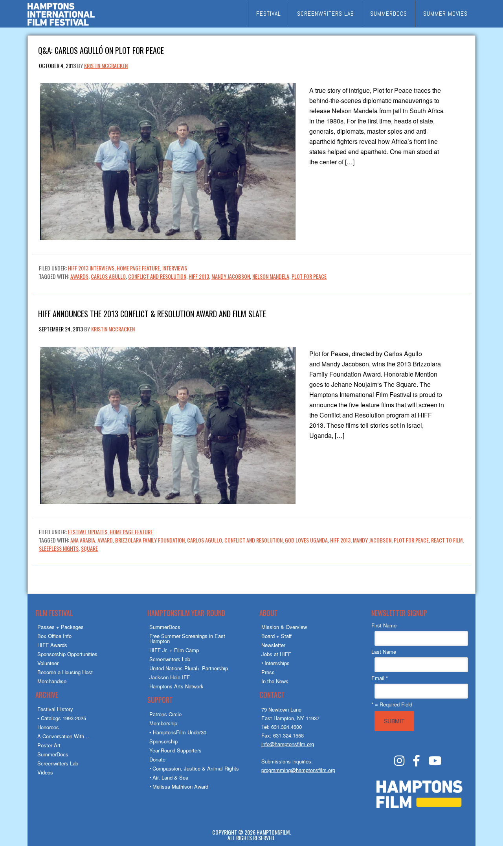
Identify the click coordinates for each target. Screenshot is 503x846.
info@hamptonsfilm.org (287, 744)
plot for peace (309, 276)
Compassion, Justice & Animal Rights (195, 768)
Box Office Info (54, 636)
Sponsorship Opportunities (67, 654)
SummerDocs (52, 754)
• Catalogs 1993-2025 (61, 718)
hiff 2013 (199, 276)
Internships (277, 663)
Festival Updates (87, 532)
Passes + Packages (60, 627)
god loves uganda (306, 540)
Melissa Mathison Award (180, 786)
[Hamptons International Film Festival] (61, 24)
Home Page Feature (138, 268)
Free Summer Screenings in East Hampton (187, 638)
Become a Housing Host (65, 672)
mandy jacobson (230, 276)
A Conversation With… (63, 736)
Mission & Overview (284, 627)
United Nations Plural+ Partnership (188, 668)
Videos (45, 772)
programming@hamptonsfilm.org (298, 770)
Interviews (174, 268)
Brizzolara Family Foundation (150, 540)
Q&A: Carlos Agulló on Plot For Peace (101, 49)
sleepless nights (59, 548)
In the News (274, 681)
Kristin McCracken (106, 65)
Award (105, 540)
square (89, 548)
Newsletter (273, 645)
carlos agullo (108, 276)
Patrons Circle (165, 714)
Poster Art (49, 745)
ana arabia (82, 540)
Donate (157, 759)
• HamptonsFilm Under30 (177, 732)
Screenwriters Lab (57, 763)
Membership (163, 723)
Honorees (48, 727)
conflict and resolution (157, 276)
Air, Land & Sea (170, 777)
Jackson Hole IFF (169, 677)
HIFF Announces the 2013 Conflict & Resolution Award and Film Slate (152, 313)
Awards (79, 276)
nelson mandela (270, 276)
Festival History (55, 709)
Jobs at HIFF (276, 654)
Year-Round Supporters (175, 750)
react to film (447, 540)
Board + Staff (276, 636)
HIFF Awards (52, 645)
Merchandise (51, 681)
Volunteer (48, 663)
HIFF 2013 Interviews (91, 268)
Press (268, 672)
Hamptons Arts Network (176, 686)
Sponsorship (163, 741)
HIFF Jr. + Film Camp (174, 650)
